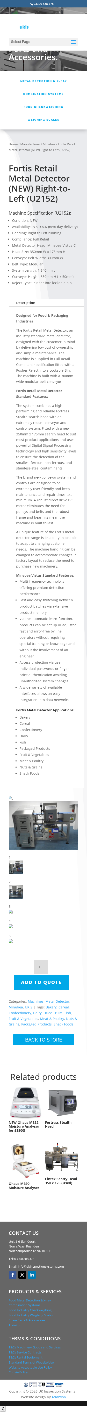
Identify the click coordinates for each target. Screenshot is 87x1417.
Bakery (51, 1007)
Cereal (63, 1007)
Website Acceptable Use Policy (30, 1367)
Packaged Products (36, 1024)
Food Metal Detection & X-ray (30, 1300)
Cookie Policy (18, 1372)
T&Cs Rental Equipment (26, 1357)
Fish (68, 1013)
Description (25, 302)
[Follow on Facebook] (12, 1275)
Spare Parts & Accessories (27, 1320)
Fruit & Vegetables (23, 1018)
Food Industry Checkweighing (30, 1310)
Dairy (37, 1013)
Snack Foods (63, 1024)
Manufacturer (30, 144)
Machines (36, 1001)
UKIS (28, 1007)
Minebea (49, 144)
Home (13, 144)
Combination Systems (43, 94)
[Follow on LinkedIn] (32, 1275)
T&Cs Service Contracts (25, 1352)
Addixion (59, 1397)
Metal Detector (57, 1001)
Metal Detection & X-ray (43, 81)
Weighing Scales (43, 119)
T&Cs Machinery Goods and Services (35, 1347)
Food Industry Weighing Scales (31, 1315)
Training (14, 1325)
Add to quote (41, 982)
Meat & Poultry (52, 1018)
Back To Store (43, 1040)
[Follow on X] (22, 1275)
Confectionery (20, 1013)
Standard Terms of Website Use (31, 1362)
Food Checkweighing (43, 107)
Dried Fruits (53, 1013)
